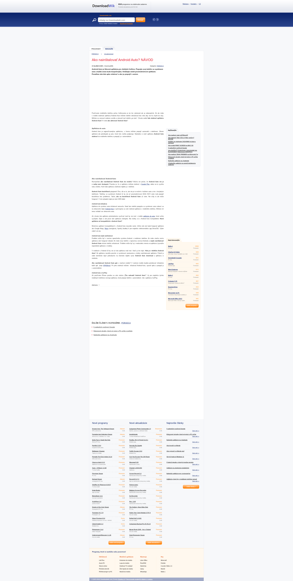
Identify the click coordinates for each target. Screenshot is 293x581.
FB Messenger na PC (105, 572)
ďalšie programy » (192, 305)
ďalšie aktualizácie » (154, 542)
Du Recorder (133, 496)
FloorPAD (143, 563)
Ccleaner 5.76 (172, 281)
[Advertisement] (146, 36)
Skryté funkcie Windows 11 (175, 457)
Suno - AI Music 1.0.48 (99, 468)
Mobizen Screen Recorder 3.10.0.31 (137, 491)
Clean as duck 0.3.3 (98, 462)
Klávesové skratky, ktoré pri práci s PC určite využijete (113, 331)
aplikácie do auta (149, 216)
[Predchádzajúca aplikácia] (154, 19)
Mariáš (163, 569)
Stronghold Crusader (175, 258)
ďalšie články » (191, 486)
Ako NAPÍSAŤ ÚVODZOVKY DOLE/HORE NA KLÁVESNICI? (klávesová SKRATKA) (182, 151)
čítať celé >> (195, 430)
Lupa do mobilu (124, 563)
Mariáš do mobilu (125, 572)
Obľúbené (103, 557)
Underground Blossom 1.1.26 (101, 535)
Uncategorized (108, 54)
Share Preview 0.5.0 (98, 518)
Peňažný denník (104, 569)
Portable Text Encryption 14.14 (102, 457)
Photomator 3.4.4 (97, 529)
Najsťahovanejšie (174, 240)
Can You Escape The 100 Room (139, 457)
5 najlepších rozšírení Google (104, 327)
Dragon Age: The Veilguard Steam (103, 429)
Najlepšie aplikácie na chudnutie (105, 335)
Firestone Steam (97, 473)
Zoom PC (102, 563)
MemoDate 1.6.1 (97, 496)
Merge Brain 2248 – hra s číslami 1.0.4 (140, 530)
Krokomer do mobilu (126, 560)
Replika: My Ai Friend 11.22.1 (138, 440)
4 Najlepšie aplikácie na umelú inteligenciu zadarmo (182, 164)
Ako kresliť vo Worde (173, 445)
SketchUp (143, 566)
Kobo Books (96, 490)
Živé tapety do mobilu (126, 569)
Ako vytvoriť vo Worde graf (175, 451)
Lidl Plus (171, 264)
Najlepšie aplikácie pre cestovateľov (178, 473)
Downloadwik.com (105, 15)
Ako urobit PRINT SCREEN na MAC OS (180, 145)
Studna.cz (121, 579)
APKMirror (106, 265)
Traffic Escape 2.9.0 (135, 451)
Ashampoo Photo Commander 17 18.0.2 (140, 429)
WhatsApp (143, 572)
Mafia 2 (170, 275)
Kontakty (194, 4)
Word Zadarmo (173, 269)
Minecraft (164, 560)
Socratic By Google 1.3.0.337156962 (135, 446)
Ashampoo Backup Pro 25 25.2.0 (140, 524)
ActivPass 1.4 (96, 501)
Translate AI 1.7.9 (97, 513)
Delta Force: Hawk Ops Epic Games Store (101, 440)
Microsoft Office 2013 (175, 299)
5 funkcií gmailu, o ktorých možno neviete (180, 462)
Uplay (142, 569)
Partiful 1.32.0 (96, 445)
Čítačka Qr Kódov (174, 252)
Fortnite (163, 563)
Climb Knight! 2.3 (97, 524)
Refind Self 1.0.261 (135, 518)
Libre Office (143, 560)
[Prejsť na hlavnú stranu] (103, 8)
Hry (162, 557)
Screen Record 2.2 (135, 473)
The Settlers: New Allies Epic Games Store (138, 507)
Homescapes (133, 485)
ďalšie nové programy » (117, 542)
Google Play (145, 184)
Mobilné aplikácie (126, 557)
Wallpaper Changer (98, 451)
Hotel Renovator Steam (137, 535)
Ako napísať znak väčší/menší (178, 135)
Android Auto (109, 209)
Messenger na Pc (173, 293)
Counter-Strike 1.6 (166, 566)
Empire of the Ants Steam (100, 507)
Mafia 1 (170, 246)
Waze (106, 228)
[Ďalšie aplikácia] (157, 19)
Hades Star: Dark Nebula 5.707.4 (140, 513)
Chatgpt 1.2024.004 (135, 468)
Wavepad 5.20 (133, 462)
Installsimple (133, 434)
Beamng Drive (173, 287)
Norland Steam (97, 479)
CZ (200, 4)
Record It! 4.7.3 (134, 479)
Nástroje (143, 557)
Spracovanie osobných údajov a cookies (139, 579)
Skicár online (103, 566)
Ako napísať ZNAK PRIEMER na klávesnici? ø (183, 154)
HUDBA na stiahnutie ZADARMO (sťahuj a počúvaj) (182, 142)
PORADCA (95, 54)
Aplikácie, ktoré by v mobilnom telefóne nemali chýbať (182, 479)
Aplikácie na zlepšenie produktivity (178, 468)
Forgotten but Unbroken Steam (102, 434)
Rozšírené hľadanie (126, 23)
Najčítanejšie (172, 130)
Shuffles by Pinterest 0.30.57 (101, 485)
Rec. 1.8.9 (132, 501)
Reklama (186, 4)
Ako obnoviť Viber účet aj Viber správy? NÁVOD (181, 138)
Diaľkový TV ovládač (126, 566)
